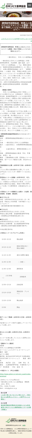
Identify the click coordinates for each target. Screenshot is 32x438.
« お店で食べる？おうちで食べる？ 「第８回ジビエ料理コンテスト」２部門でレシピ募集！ (15, 397)
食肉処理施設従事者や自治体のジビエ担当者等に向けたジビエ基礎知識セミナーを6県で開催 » (16, 407)
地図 (24, 425)
